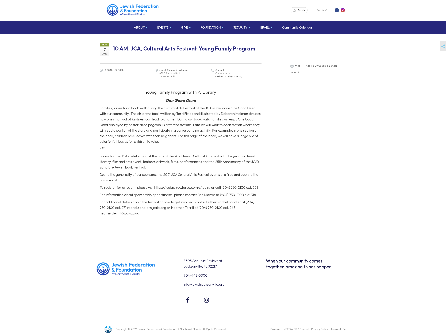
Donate (301, 10)
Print (297, 65)
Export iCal (296, 72)
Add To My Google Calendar (321, 65)
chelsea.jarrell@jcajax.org (228, 76)
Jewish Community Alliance (173, 70)
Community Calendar (297, 27)
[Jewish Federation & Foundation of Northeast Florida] (133, 10)
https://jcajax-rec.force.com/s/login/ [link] (182, 187)
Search (320, 10)
